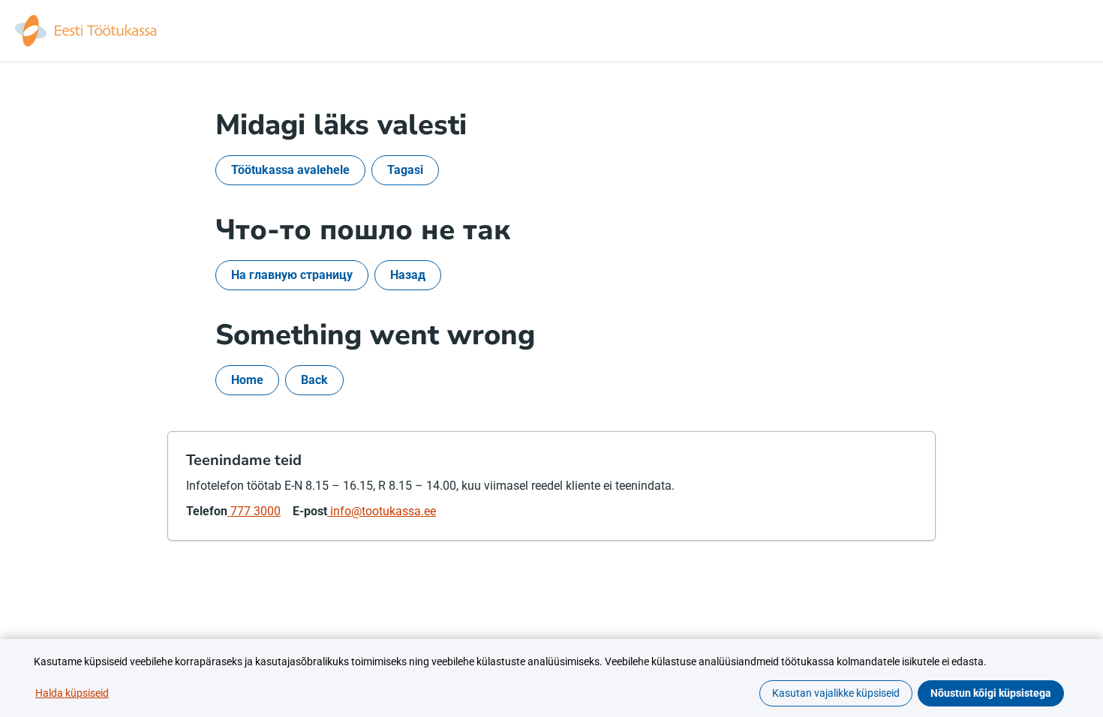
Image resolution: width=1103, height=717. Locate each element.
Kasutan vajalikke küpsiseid (836, 693)
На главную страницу (292, 275)
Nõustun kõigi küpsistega (990, 693)
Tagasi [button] (405, 170)
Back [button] (314, 380)
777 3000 (254, 511)
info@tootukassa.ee (381, 511)
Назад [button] (407, 275)
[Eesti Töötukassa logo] (87, 30)
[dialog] (551, 678)
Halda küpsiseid (72, 693)
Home (247, 380)
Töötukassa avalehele (290, 170)
